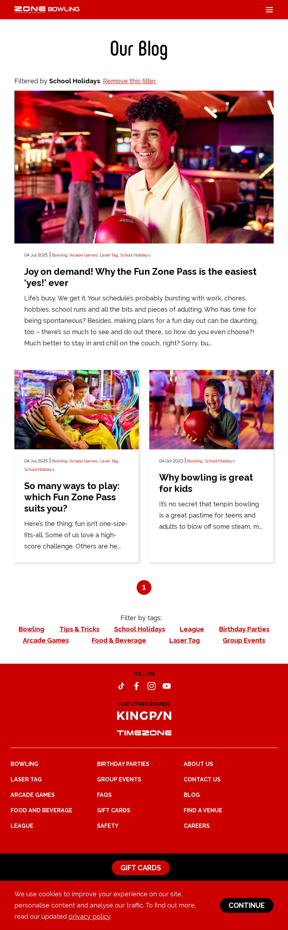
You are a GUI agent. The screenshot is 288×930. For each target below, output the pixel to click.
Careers (197, 825)
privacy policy (89, 916)
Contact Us (202, 779)
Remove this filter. (129, 81)
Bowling (24, 764)
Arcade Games (33, 795)
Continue (247, 905)
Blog (192, 795)
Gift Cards (113, 810)
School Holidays (135, 255)
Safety (107, 825)
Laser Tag (26, 779)
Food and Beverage (41, 810)
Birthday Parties (123, 764)
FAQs (104, 795)
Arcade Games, (85, 255)
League (22, 825)
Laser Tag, (110, 255)
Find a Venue (203, 810)
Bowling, (61, 255)
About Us (198, 764)
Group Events (119, 779)
